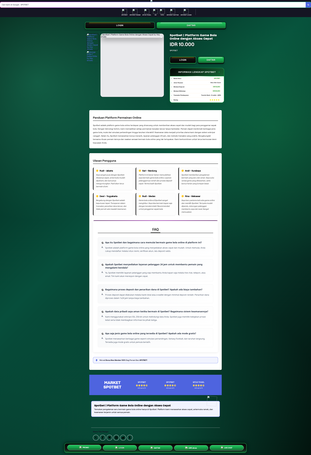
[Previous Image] (102, 66)
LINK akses (193, 447)
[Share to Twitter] (96, 437)
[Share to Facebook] (103, 437)
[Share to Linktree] (109, 437)
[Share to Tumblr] (130, 437)
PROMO (86, 448)
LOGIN (119, 25)
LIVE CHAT (228, 447)
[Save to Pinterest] (116, 437)
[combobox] (153, 5)
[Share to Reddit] (123, 437)
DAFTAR (191, 25)
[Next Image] (162, 66)
